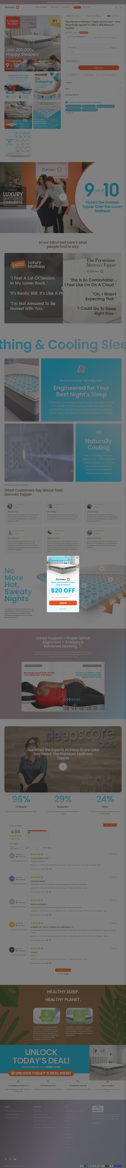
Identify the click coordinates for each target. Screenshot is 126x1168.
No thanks (63, 609)
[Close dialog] (77, 558)
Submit (63, 603)
